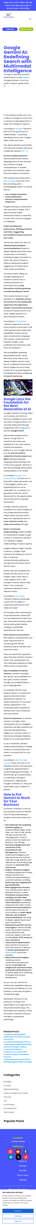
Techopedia (20, 321)
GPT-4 (25, 151)
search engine (10, 181)
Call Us (9, 29)
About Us (23, 1161)
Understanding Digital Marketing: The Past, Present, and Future (17, 1036)
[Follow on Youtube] (18, 1151)
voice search (11, 952)
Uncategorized (10, 1108)
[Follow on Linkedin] (11, 1157)
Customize (18, 1216)
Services (22, 1166)
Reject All (18, 1221)
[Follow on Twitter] (18, 1157)
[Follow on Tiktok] (26, 1157)
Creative (7, 1085)
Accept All (18, 1211)
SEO (5, 1100)
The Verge (19, 596)
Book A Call (26, 29)
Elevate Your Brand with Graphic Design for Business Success (16, 1054)
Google (18, 128)
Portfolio (22, 1170)
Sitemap (22, 1180)
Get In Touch (22, 1175)
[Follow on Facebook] (25, 1151)
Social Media (9, 1104)
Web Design (9, 1112)
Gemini (25, 77)
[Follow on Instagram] (10, 1151)
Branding (7, 1081)
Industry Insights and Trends (16, 1093)
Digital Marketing (11, 1089)
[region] (18, 1207)
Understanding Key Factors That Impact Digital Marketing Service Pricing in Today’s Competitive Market (17, 1046)
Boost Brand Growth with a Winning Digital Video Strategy (18, 1060)
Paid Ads (7, 1097)
